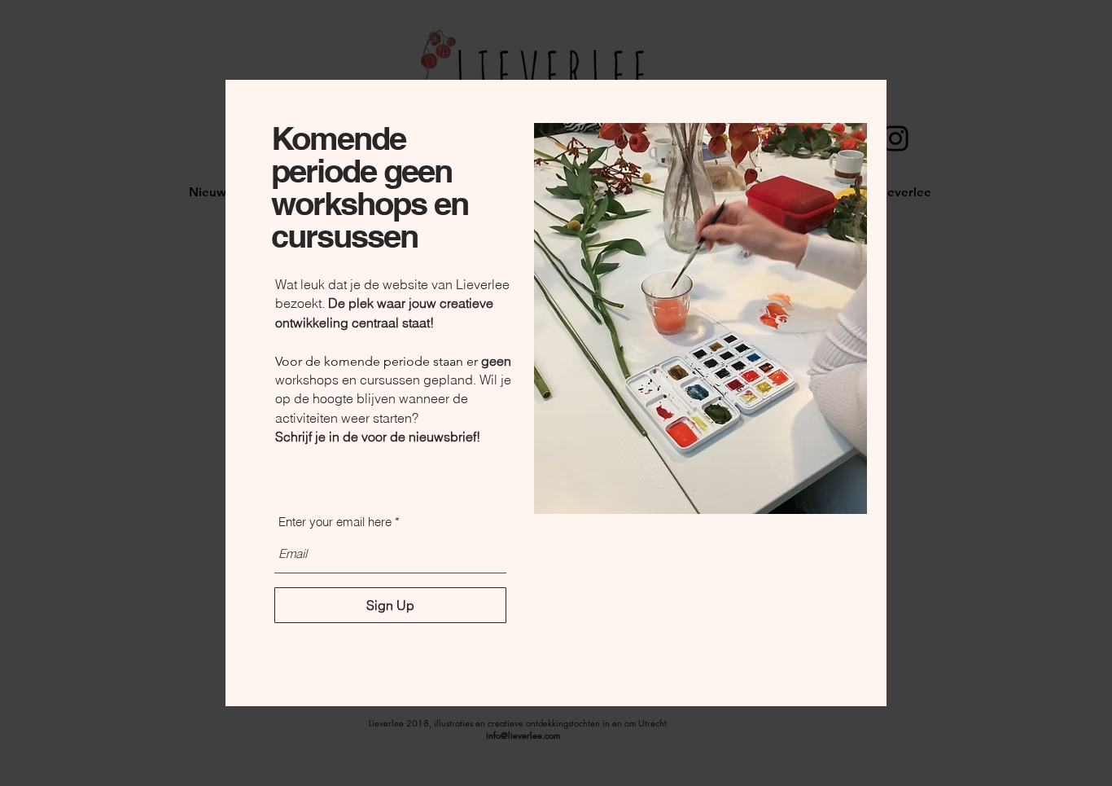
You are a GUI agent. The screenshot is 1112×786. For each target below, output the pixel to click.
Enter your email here (335, 522)
